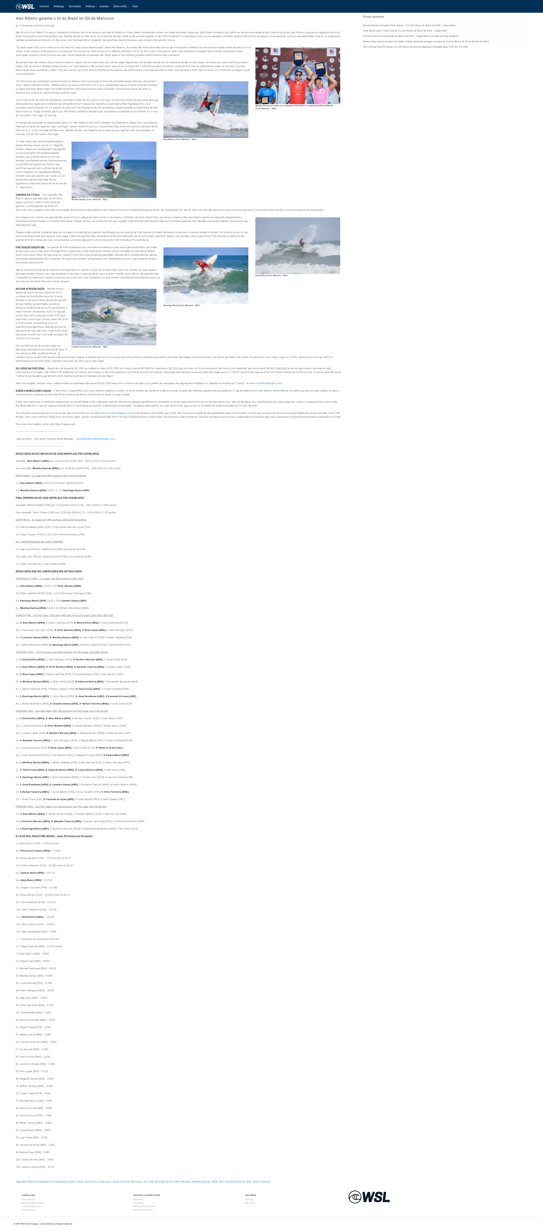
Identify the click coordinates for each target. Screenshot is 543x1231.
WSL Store (250, 1203)
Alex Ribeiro (28, 1181)
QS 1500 (148, 1181)
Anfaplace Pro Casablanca (53, 1181)
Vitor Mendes (183, 1181)
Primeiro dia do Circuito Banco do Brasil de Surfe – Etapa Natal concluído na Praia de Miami (411, 36)
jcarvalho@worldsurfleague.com (95, 438)
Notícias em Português (144, 1206)
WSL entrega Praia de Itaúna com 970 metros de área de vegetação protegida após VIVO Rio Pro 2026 (415, 47)
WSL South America (258, 1181)
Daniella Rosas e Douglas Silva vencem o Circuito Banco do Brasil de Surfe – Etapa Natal (409, 25)
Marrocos (136, 1181)
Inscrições (138, 1203)
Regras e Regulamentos (33, 1203)
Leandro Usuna (120, 1181)
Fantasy (249, 1199)
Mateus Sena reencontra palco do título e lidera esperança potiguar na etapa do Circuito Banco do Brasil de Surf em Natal (426, 41)
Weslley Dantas (201, 1181)
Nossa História (29, 1199)
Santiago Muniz (164, 1181)
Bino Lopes (76, 1181)
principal (49, 25)
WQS (214, 1181)
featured (105, 1181)
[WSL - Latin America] (25, 6)
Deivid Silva (92, 1181)
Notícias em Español (143, 1210)
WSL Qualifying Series (232, 1181)
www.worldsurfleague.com (266, 383)
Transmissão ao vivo (31, 1206)
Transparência (28, 1210)
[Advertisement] (384, 76)
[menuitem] (44, 6)
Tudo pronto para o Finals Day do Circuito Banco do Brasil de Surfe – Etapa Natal (405, 30)
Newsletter (138, 1199)
